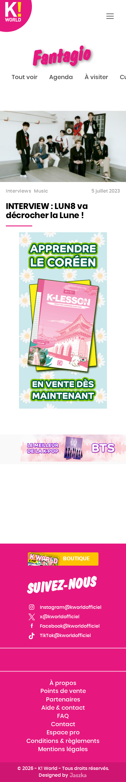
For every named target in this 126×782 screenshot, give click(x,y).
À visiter (96, 77)
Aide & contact (63, 708)
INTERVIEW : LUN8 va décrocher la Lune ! (47, 211)
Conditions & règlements (63, 741)
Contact (63, 725)
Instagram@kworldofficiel (70, 607)
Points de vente (63, 691)
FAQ (63, 716)
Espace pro (63, 733)
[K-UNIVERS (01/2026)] (73, 448)
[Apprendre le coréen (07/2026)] (63, 320)
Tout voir (25, 77)
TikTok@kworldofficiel (65, 635)
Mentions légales (63, 749)
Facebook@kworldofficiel (70, 626)
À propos (63, 683)
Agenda (61, 77)
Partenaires (63, 700)
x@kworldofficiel (59, 616)
